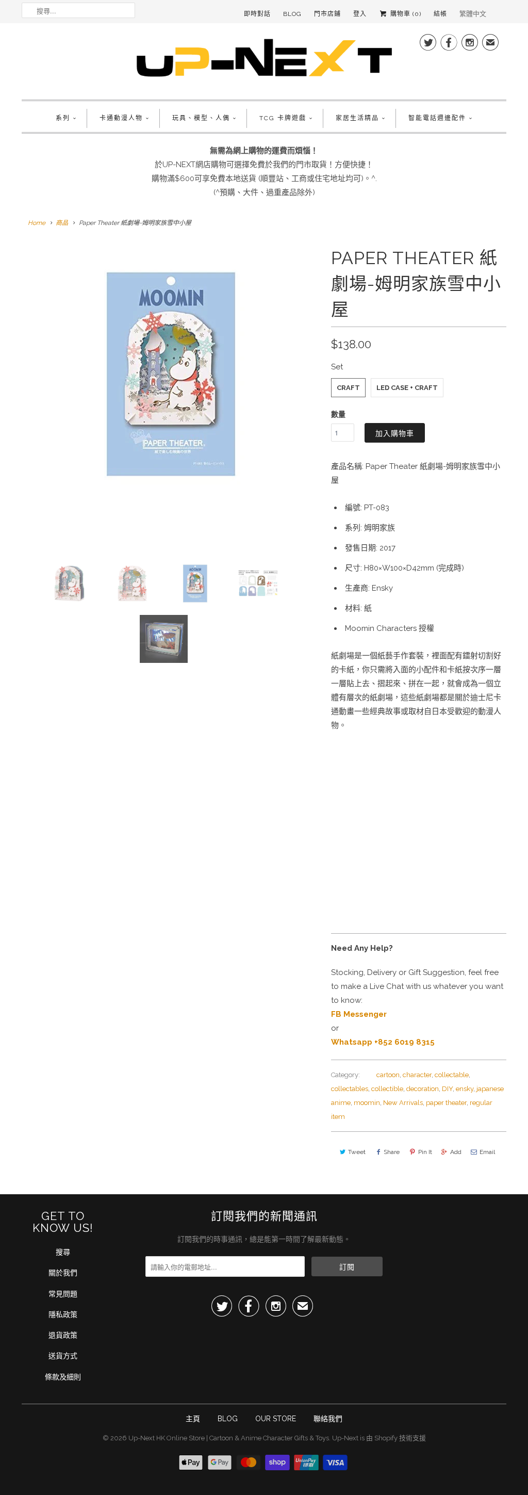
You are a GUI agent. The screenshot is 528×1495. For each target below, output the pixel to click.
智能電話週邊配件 (437, 118)
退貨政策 (62, 1335)
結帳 (440, 14)
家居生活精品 (357, 118)
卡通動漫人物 (121, 118)
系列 (63, 118)
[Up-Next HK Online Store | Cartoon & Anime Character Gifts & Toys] (264, 60)
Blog (292, 14)
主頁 (193, 1419)
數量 (338, 414)
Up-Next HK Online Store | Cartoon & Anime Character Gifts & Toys (228, 1438)
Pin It (425, 1152)
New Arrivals (403, 1103)
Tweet (357, 1152)
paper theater (446, 1103)
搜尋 (63, 1252)
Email (487, 1152)
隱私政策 (62, 1314)
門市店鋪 (327, 14)
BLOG (228, 1419)
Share (392, 1152)
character (417, 1075)
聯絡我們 (328, 1419)
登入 (360, 14)
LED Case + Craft (407, 388)
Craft (348, 388)
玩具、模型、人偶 (201, 118)
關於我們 (62, 1273)
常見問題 (62, 1294)
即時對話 (257, 14)
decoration (422, 1089)
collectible (387, 1089)
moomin (367, 1103)
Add (455, 1152)
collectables (349, 1089)
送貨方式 (62, 1356)
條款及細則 (63, 1377)
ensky (464, 1089)
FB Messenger (359, 1014)
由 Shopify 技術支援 (396, 1438)
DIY (447, 1089)
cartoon (388, 1075)
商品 (62, 222)
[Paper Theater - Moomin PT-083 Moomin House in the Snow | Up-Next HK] (171, 374)
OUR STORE (275, 1419)
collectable (452, 1075)
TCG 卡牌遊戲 (282, 118)
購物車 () (404, 14)
